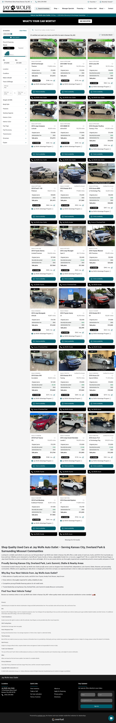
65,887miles (52, 315)
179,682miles (80, 191)
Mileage (6, 85)
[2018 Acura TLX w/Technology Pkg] (101, 423)
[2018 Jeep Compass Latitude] (43, 111)
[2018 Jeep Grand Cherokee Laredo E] (72, 423)
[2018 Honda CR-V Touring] (72, 360)
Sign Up (96, 706)
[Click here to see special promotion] (58, 15)
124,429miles (51, 440)
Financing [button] (80, 8)
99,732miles (109, 66)
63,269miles (109, 191)
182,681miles (109, 315)
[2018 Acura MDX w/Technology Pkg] (101, 173)
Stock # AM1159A (65, 498)
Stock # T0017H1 (64, 373)
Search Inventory (43, 8)
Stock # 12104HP (93, 311)
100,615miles (51, 191)
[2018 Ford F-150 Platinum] (43, 173)
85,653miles (52, 378)
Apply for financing (60, 691)
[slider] (3, 56)
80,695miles (52, 128)
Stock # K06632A (35, 311)
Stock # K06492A (35, 373)
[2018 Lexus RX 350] (101, 49)
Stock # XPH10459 (36, 61)
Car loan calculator (36, 694)
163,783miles (80, 66)
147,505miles (109, 128)
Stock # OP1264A (93, 186)
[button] (17, 2)
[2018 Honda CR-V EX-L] (72, 173)
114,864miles (80, 503)
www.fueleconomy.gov (25, 613)
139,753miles (80, 378)
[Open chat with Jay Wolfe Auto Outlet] (111, 718)
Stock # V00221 (64, 311)
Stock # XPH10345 (94, 61)
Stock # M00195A (93, 435)
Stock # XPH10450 (65, 123)
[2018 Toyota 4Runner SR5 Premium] (101, 236)
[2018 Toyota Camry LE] (72, 298)
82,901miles (52, 503)
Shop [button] (55, 8)
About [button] (101, 8)
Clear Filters (23, 30)
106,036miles (51, 253)
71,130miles (109, 378)
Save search (15, 37)
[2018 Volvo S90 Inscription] (43, 360)
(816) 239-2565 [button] (42, 2)
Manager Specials (68, 8)
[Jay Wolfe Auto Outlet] (17, 8)
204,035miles (109, 440)
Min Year (6, 92)
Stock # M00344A (93, 373)
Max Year (20, 92)
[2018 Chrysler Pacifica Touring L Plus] (101, 111)
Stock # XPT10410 (36, 123)
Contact (110, 8)
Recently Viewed (107, 2)
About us (57, 688)
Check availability (40, 91)
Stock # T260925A (65, 435)
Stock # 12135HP (64, 186)
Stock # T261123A (36, 248)
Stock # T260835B (36, 435)
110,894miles (51, 66)
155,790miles (80, 128)
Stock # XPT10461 (36, 186)
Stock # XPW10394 (94, 123)
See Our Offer (85, 21)
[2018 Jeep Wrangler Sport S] (72, 236)
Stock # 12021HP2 (36, 498)
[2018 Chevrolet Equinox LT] (72, 485)
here (30, 664)
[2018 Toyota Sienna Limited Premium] (43, 236)
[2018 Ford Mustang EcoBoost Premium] (43, 485)
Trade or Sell (92, 8)
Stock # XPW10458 (65, 61)
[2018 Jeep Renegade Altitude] (43, 298)
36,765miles (81, 315)
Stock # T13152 (93, 248)
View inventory (34, 688)
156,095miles (80, 440)
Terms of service (35, 697)
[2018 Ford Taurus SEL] (43, 423)
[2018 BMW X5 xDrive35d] (72, 111)
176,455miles (109, 253)
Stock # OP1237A (64, 248)
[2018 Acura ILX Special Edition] (101, 360)
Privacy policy (58, 694)
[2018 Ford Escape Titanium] (43, 49)
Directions (57, 697)
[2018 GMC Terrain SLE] (72, 49)
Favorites (93, 2)
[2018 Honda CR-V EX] (101, 298)
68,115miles (81, 253)
